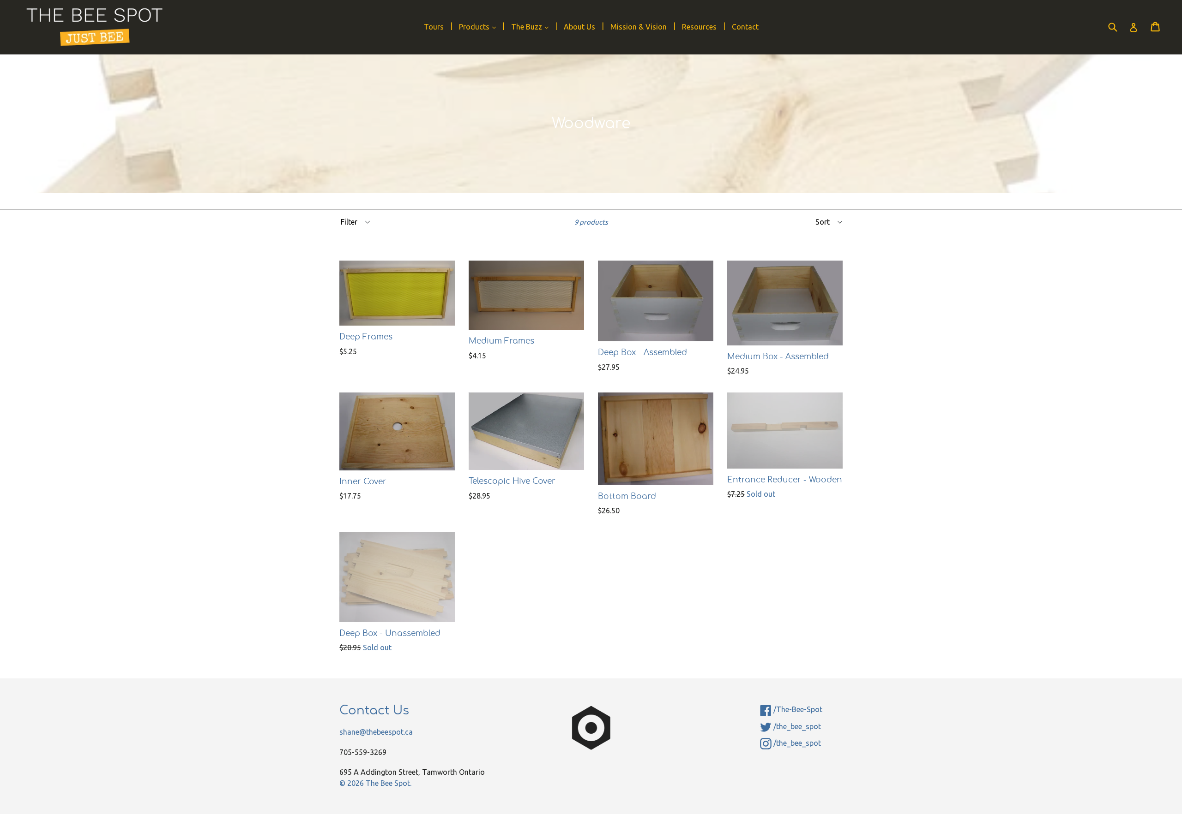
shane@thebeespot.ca (376, 732)
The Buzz (532, 26)
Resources (699, 27)
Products (480, 26)
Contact (745, 27)
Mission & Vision (638, 27)
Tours (434, 27)
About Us (579, 27)
